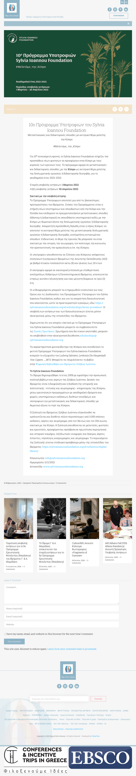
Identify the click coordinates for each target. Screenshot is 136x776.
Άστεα (62, 719)
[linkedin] (126, 9)
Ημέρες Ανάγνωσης (51, 715)
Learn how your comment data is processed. (72, 648)
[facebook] (110, 9)
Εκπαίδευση (80, 715)
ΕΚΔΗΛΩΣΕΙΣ (39, 711)
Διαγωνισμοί (125, 719)
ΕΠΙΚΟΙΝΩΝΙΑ (37, 715)
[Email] (126, 109)
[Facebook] (115, 109)
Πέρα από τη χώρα (89, 719)
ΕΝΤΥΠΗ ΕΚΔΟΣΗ (26, 711)
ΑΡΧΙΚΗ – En (101, 724)
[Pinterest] (121, 109)
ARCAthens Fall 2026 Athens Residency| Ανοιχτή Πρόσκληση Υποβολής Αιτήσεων (116, 547)
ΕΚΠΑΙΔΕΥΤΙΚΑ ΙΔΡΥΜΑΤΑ (80, 711)
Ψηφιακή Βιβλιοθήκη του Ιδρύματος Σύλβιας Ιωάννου (66, 364)
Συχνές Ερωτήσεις (44, 331)
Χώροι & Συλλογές (67, 715)
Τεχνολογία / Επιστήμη (95, 715)
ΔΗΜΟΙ (125, 711)
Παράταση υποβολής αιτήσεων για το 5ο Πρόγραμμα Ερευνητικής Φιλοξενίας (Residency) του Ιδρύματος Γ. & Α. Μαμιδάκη (18, 552)
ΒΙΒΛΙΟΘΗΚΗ (51, 711)
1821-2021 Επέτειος (61, 724)
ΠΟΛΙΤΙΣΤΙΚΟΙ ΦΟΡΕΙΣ (100, 711)
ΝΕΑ (31, 724)
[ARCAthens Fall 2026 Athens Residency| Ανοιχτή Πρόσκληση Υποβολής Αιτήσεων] (117, 499)
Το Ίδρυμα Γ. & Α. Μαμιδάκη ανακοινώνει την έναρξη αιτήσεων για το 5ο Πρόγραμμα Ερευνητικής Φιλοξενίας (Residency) (51, 552)
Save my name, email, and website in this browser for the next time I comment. (50, 633)
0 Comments (61, 483)
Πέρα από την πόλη (73, 719)
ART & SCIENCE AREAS (43, 724)
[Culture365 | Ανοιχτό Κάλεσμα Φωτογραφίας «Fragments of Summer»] (84, 499)
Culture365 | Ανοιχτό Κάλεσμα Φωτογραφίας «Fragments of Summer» (82, 549)
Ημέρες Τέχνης (12, 711)
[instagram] (115, 9)
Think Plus (95, 736)
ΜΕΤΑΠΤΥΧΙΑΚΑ (63, 711)
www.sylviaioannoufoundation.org (63, 466)
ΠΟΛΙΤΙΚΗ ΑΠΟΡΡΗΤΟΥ (74, 729)
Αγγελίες (26, 715)
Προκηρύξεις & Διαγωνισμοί (43, 483)
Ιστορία (108, 715)
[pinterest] (120, 9)
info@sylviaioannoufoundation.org (65, 458)
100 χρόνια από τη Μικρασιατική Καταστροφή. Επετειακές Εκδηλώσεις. (31, 719)
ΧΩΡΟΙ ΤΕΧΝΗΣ (115, 711)
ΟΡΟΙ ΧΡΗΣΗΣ (58, 729)
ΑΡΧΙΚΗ (92, 724)
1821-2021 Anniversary (78, 724)
